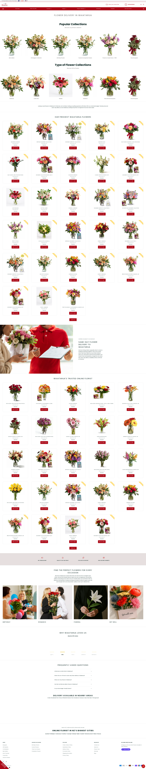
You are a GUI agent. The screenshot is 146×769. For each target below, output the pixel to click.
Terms (60, 396)
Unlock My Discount (62, 398)
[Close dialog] (94, 366)
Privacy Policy (55, 396)
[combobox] (54, 385)
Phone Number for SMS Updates (60, 382)
